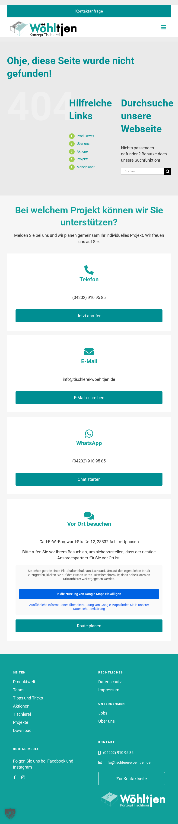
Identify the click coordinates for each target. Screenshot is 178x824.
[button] (10, 814)
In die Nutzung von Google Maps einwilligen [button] (89, 594)
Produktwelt (85, 136)
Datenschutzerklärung (89, 609)
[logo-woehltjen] (41, 19)
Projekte (83, 159)
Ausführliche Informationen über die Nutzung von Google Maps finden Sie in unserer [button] (89, 605)
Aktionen (83, 151)
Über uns (83, 143)
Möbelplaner (86, 167)
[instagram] (23, 777)
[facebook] (15, 777)
